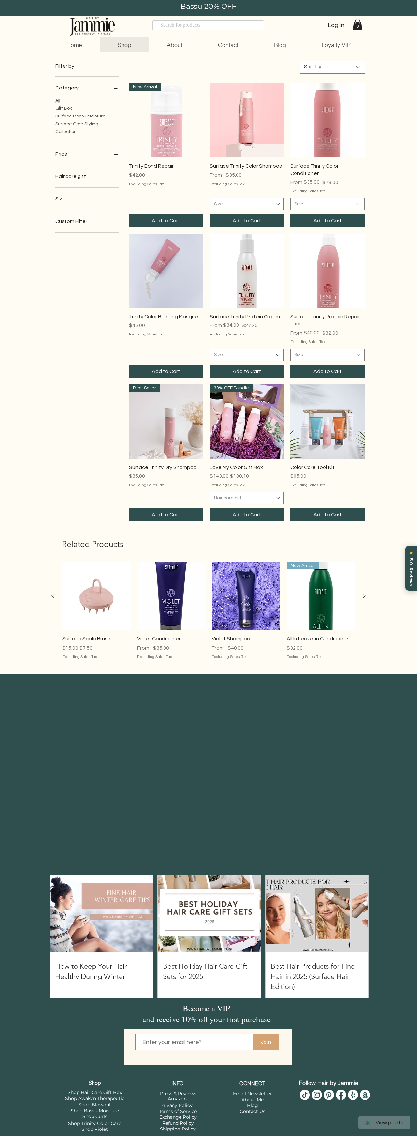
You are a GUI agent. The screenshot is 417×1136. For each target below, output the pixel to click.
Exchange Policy (178, 1124)
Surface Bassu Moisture (80, 116)
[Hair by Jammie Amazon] (365, 1102)
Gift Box (63, 108)
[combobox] (332, 67)
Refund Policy (178, 1130)
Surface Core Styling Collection (76, 128)
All (57, 101)
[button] (357, 24)
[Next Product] (364, 603)
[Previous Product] (53, 603)
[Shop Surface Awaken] (353, 1102)
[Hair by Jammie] (305, 1102)
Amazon (177, 1105)
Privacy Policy (176, 1112)
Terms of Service (178, 1118)
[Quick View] (247, 120)
